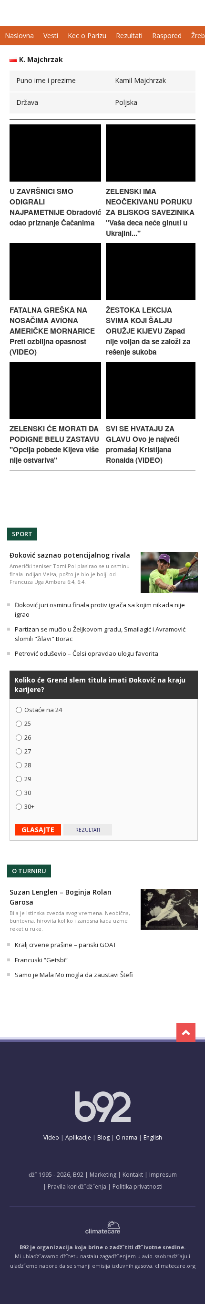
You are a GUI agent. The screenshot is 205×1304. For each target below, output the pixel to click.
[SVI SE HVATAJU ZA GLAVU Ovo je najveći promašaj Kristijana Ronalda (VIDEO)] (150, 416)
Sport (22, 534)
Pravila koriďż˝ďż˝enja (77, 1186)
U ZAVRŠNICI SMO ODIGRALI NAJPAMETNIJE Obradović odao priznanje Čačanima (55, 207)
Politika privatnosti (138, 1186)
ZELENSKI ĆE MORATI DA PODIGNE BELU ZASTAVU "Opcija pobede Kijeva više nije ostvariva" (54, 444)
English (153, 1137)
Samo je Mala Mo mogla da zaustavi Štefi (74, 974)
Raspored (167, 35)
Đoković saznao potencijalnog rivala (70, 555)
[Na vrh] (185, 1032)
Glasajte (37, 829)
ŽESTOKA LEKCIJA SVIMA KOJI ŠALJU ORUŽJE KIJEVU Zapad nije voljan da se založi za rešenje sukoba (148, 331)
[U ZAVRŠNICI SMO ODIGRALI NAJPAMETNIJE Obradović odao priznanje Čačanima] (55, 178)
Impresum (163, 1175)
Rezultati (129, 35)
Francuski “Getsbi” (41, 960)
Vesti (50, 35)
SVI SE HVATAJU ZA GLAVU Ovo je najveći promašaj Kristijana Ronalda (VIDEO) (142, 444)
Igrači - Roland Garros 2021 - (49, 13)
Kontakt (133, 1175)
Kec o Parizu (87, 35)
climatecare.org (175, 1265)
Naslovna (19, 35)
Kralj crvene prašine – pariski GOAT (65, 944)
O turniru (29, 870)
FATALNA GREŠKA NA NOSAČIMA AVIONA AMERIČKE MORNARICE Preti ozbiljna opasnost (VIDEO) (52, 331)
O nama (126, 1137)
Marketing (103, 1175)
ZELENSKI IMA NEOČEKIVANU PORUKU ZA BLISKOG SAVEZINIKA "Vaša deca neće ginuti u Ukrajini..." (150, 212)
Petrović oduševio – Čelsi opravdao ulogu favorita (86, 653)
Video (51, 1137)
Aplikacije (78, 1137)
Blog (103, 1137)
